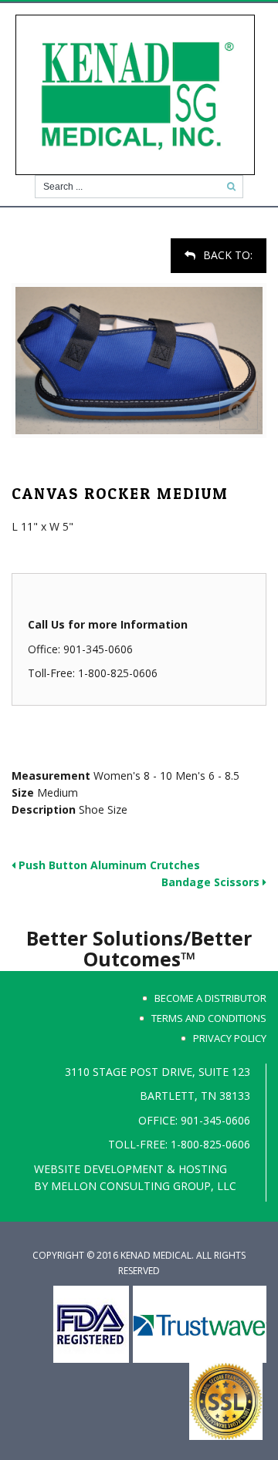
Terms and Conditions (208, 1018)
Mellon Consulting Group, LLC (143, 1185)
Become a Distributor (210, 998)
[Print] (14, 245)
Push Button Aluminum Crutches (107, 865)
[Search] (231, 186)
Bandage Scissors (212, 882)
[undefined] (139, 360)
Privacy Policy (229, 1038)
